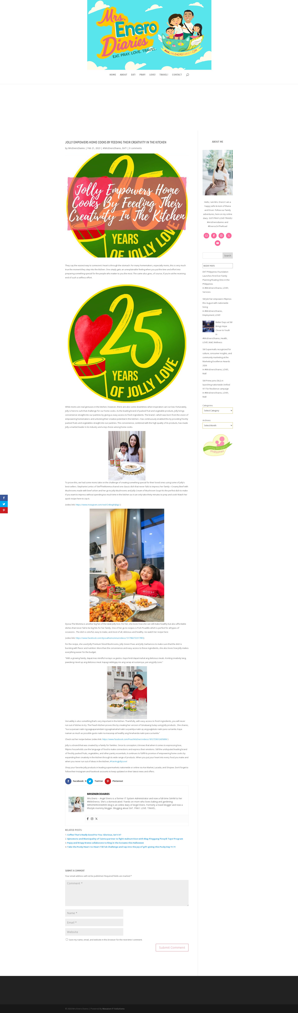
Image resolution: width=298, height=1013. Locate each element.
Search (227, 255)
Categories (208, 405)
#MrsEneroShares (112, 148)
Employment (208, 315)
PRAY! (143, 74)
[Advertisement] (149, 107)
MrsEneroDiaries (76, 148)
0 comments (135, 148)
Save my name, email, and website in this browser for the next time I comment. (105, 939)
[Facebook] (87, 818)
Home (113, 74)
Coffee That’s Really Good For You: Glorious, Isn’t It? (94, 834)
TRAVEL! (164, 74)
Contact (177, 74)
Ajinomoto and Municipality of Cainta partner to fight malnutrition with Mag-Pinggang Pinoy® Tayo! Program (125, 838)
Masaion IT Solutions (113, 1008)
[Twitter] (96, 818)
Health (224, 338)
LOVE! (152, 74)
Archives (207, 420)
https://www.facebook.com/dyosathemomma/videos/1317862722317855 (110, 638)
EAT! (133, 74)
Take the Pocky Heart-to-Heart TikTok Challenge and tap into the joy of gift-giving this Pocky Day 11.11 (121, 846)
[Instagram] (92, 818)
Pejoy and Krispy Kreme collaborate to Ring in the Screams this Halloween (105, 842)
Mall (211, 342)
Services (207, 292)
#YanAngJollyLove (118, 761)
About (123, 74)
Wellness (218, 342)
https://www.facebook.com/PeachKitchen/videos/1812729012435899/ (134, 739)
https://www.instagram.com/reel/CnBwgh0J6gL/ (98, 504)
